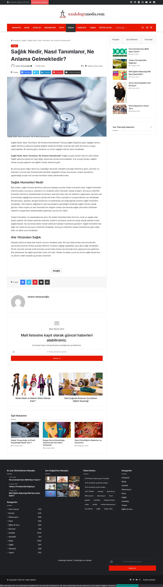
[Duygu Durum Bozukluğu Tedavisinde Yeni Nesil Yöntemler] (57, 430)
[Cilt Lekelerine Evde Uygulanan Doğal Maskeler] (62, 479)
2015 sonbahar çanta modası (95, 487)
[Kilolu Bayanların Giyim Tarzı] (120, 109)
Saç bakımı (89, 509)
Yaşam (93, 28)
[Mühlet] (81, 14)
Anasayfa (16, 28)
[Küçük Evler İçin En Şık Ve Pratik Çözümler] (50, 479)
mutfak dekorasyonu (108, 504)
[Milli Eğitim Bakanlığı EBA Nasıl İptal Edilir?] (120, 75)
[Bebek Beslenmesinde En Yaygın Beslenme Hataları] (74, 486)
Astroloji (100, 491)
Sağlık (71, 28)
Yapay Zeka (108, 509)
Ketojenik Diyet (109, 500)
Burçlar (11, 513)
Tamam (119, 586)
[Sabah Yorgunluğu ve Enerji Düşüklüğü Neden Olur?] (25, 430)
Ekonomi (12, 529)
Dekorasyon (50, 28)
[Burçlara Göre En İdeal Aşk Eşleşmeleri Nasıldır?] (50, 494)
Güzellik (37, 28)
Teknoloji (12, 549)
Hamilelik (81, 28)
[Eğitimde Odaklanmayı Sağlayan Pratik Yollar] (62, 486)
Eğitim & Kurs (105, 28)
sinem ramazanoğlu (23, 66)
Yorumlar (148, 39)
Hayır (124, 586)
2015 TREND (89, 491)
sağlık (57, 270)
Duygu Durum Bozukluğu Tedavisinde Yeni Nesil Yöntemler (54, 442)
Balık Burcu (111, 491)
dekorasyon (101, 496)
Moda (26, 28)
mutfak (94, 504)
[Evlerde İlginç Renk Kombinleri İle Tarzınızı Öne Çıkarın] (74, 494)
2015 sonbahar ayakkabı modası (96, 483)
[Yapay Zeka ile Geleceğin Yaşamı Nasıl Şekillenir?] (74, 479)
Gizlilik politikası (149, 580)
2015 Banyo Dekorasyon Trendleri (97, 478)
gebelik (87, 500)
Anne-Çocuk (14, 509)
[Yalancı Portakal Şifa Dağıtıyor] (120, 64)
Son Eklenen (132, 39)
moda (87, 504)
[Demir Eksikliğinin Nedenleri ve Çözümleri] (89, 430)
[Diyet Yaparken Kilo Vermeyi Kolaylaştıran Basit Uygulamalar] (50, 486)
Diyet (61, 28)
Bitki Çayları (89, 496)
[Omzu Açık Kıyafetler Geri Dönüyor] (120, 92)
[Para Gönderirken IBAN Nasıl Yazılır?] (120, 52)
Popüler (115, 39)
